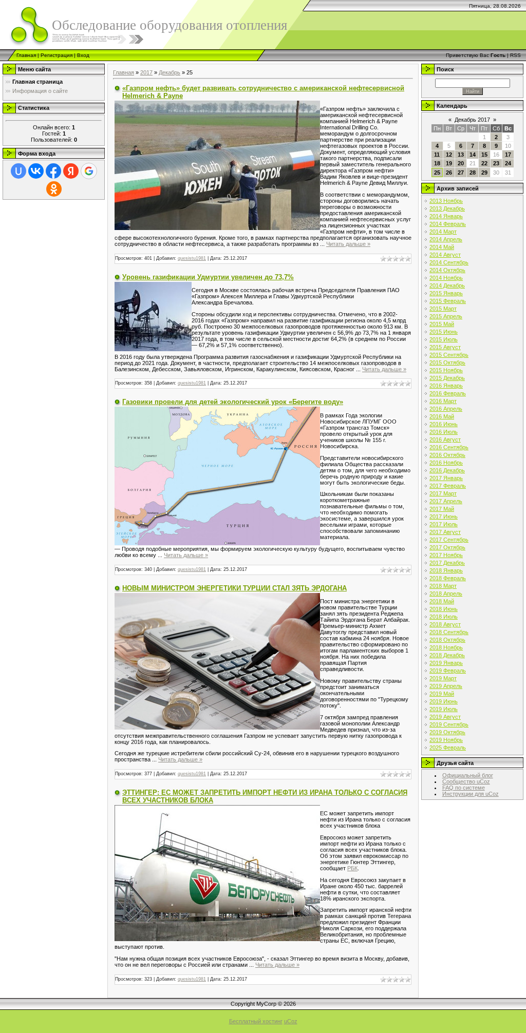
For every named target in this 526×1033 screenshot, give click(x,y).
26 (449, 172)
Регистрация (56, 55)
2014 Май (441, 247)
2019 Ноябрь (446, 740)
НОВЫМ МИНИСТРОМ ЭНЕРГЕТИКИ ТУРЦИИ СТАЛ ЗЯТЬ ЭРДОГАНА (234, 588)
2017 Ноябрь (446, 555)
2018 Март (443, 586)
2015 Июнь (443, 332)
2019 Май (441, 694)
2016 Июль (443, 432)
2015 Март (443, 308)
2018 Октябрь (447, 640)
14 (472, 154)
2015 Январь (446, 293)
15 (484, 154)
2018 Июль (443, 617)
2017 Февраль (447, 486)
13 (461, 154)
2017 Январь (446, 478)
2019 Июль (443, 709)
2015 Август (445, 347)
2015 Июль (443, 339)
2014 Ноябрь (446, 278)
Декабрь (169, 72)
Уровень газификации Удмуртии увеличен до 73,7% (208, 277)
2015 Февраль (447, 301)
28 (472, 172)
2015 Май (441, 324)
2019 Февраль (447, 670)
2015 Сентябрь (448, 355)
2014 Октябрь (447, 270)
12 (449, 154)
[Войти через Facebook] (53, 171)
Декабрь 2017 (472, 120)
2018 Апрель (445, 593)
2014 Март (443, 231)
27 (461, 172)
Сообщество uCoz (466, 781)
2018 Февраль (447, 578)
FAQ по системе (463, 788)
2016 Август (445, 439)
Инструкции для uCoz (470, 794)
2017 (146, 72)
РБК (352, 868)
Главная (26, 55)
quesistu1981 (192, 258)
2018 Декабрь (447, 655)
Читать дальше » (348, 244)
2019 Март (443, 678)
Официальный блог (467, 775)
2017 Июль (443, 524)
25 (437, 172)
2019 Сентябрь (448, 724)
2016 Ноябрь (446, 463)
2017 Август (445, 532)
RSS (515, 55)
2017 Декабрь (447, 563)
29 (484, 172)
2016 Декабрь (447, 470)
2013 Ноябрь (446, 201)
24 (508, 163)
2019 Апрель (445, 686)
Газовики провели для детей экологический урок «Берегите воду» (232, 402)
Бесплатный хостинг (256, 1021)
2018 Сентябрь (448, 632)
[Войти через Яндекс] (71, 171)
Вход (83, 55)
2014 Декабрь (447, 285)
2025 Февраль (447, 747)
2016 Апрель (445, 409)
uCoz (290, 1021)
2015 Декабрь (447, 378)
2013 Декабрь (447, 208)
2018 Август (445, 624)
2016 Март (443, 401)
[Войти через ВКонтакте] (36, 171)
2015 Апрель (445, 316)
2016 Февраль (447, 393)
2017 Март (443, 493)
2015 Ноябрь (446, 370)
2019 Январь (446, 663)
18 (437, 163)
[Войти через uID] (18, 171)
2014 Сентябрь (448, 262)
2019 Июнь (443, 701)
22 (484, 163)
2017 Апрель (445, 501)
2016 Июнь (443, 424)
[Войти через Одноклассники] (54, 189)
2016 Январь (446, 385)
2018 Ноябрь (446, 647)
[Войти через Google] (89, 171)
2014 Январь (446, 216)
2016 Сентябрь (448, 447)
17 (508, 154)
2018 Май (441, 601)
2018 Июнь (443, 609)
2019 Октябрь (447, 732)
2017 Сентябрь (448, 540)
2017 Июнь (443, 516)
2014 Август (445, 255)
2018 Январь (446, 570)
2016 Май (441, 416)
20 (461, 163)
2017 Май (441, 509)
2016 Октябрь (447, 455)
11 (437, 154)
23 (496, 163)
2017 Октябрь (447, 547)
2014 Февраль (447, 224)
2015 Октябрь (447, 362)
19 (449, 163)
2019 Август (445, 717)
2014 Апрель (445, 239)
